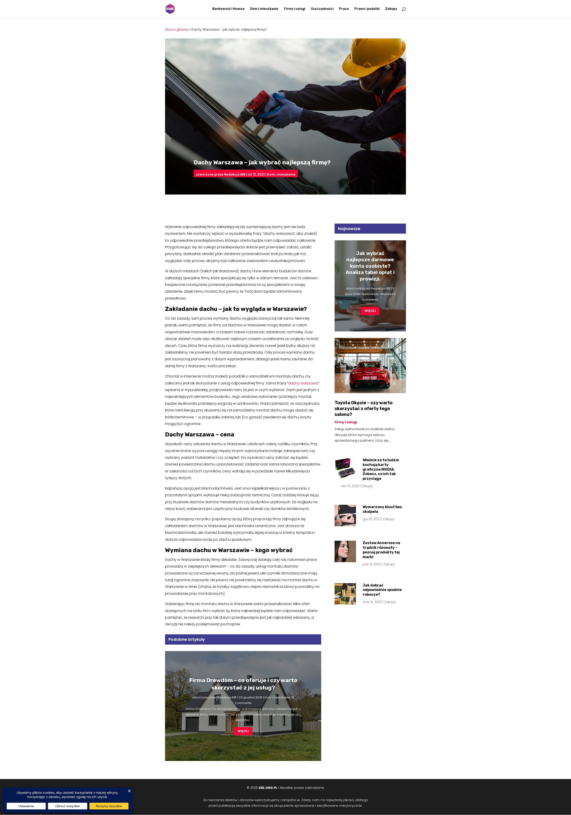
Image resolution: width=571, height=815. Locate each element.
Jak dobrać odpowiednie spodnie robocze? (382, 590)
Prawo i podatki (367, 9)
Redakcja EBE (234, 174)
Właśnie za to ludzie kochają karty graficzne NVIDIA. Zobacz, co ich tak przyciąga (381, 469)
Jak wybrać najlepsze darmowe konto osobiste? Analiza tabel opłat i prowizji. (370, 266)
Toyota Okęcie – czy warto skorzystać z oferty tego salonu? (364, 408)
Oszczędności (322, 9)
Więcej (243, 731)
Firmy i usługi (294, 9)
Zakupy (391, 9)
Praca (344, 9)
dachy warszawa (303, 383)
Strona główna (176, 29)
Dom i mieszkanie (264, 9)
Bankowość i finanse (228, 9)
